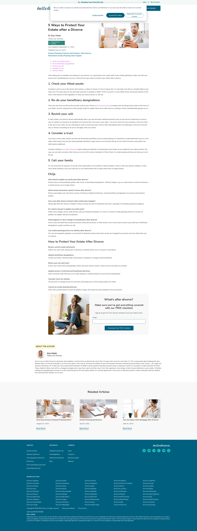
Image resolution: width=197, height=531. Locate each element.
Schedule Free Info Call (56, 451)
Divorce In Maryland (33, 491)
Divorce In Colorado (33, 483)
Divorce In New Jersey (33, 497)
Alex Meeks (52, 353)
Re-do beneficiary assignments (63, 64)
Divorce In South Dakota (34, 502)
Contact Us (71, 454)
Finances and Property (71, 53)
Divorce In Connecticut (62, 483)
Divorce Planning (54, 53)
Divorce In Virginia (32, 505)
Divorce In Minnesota (120, 491)
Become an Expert (73, 458)
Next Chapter (76, 56)
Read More (41, 429)
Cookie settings (97, 15)
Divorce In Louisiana (120, 489)
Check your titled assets (61, 61)
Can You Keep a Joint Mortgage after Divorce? (141, 420)
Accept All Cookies (115, 15)
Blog (51, 461)
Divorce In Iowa (31, 489)
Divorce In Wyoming (149, 505)
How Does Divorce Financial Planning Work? (54, 420)
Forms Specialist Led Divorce (35, 458)
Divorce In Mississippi (149, 491)
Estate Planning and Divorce (91, 420)
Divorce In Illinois (119, 486)
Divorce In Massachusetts (63, 491)
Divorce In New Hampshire (151, 494)
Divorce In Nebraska (91, 494)
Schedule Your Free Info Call (92, 2)
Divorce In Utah (118, 502)
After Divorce (86, 53)
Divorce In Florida (148, 483)
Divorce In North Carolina (121, 497)
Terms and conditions (68, 508)
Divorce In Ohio (147, 497)
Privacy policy (82, 508)
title (115, 89)
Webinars (71, 461)
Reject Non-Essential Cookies (134, 15)
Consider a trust (58, 68)
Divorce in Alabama (32, 481)
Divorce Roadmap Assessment (36, 465)
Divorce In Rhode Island (121, 499)
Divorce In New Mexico (62, 497)
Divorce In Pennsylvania (92, 499)
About (70, 451)
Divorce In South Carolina (150, 499)
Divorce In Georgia (32, 486)
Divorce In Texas (90, 502)
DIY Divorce (30, 461)
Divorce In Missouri (32, 494)
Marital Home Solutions (57, 458)
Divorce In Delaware (91, 483)
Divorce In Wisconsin (120, 505)
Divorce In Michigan (90, 491)
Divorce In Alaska (61, 481)
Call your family (57, 70)
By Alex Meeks (54, 35)
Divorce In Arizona (90, 481)
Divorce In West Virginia (92, 505)
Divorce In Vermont (148, 502)
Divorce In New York (91, 497)
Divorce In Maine (148, 489)
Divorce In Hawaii (61, 486)
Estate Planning (64, 56)
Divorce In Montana (61, 494)
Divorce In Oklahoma (33, 499)
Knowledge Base (55, 454)
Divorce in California (149, 481)
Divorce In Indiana (148, 486)
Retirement (52, 56)
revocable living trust (69, 149)
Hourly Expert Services (34, 468)
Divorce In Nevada (119, 494)
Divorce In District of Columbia (123, 483)
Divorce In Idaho (89, 486)
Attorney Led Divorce (33, 454)
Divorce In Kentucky (90, 489)
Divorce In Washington (62, 505)
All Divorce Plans (32, 451)
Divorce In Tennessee (62, 502)
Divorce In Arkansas (120, 481)
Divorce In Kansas (61, 489)
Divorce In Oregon (61, 499)
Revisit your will (58, 66)
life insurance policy (103, 105)
